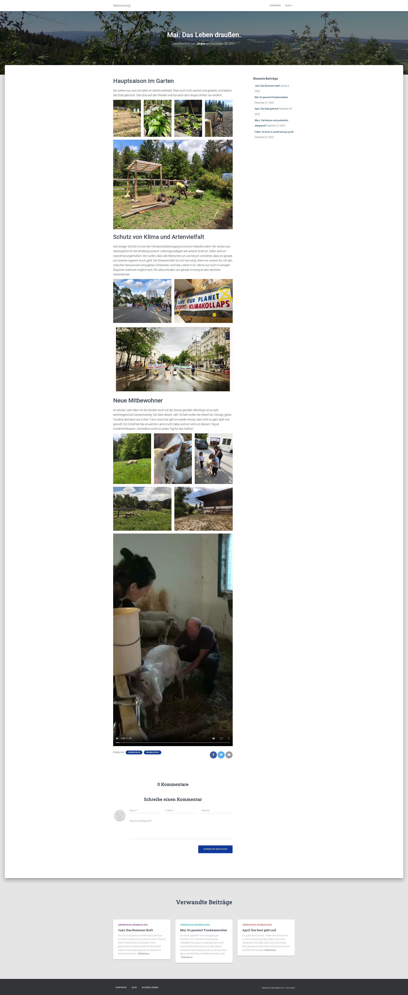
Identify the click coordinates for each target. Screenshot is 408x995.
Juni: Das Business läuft (267, 86)
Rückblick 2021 (152, 752)
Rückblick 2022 (140, 925)
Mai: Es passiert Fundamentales (271, 97)
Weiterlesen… (144, 953)
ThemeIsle (289, 988)
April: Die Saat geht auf (266, 108)
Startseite (275, 5)
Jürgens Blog (134, 752)
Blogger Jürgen (150, 987)
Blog (288, 5)
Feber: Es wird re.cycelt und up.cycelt (274, 132)
